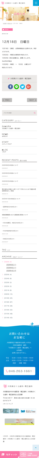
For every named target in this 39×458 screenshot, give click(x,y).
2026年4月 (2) (11, 270)
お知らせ (9, 23)
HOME (4, 23)
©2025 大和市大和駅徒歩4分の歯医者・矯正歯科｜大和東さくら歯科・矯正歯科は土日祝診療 (19, 438)
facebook (10, 86)
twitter (22, 86)
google (28, 86)
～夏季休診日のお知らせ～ (10, 206)
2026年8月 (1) (11, 264)
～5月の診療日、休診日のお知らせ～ (13, 222)
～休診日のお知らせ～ (8, 238)
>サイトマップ (8, 404)
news (6, 29)
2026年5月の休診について (10, 181)
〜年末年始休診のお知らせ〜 (10, 230)
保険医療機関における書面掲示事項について (15, 214)
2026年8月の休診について (10, 165)
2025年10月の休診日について (11, 198)
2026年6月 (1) (11, 267)
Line (16, 86)
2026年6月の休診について (10, 173)
